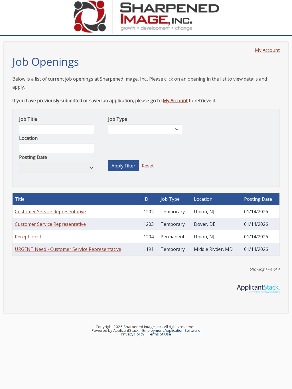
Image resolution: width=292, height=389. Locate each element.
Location (28, 138)
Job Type (117, 119)
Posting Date (33, 157)
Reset (148, 166)
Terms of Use (159, 334)
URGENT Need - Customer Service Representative (68, 249)
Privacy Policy (132, 334)
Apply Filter (123, 166)
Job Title (28, 119)
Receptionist (28, 237)
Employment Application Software (171, 330)
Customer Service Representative (50, 211)
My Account (267, 50)
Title (20, 199)
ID (145, 199)
